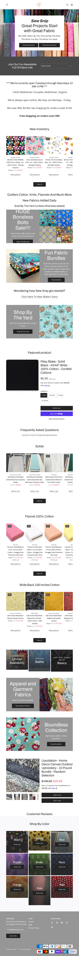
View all (39, 184)
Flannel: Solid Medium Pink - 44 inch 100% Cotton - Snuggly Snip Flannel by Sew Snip (15, 551)
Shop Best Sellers (29, 45)
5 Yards (60, 395)
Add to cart (15, 491)
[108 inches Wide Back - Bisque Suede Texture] (15, 601)
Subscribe (13, 936)
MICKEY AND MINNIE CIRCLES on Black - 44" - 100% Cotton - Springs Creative (15, 164)
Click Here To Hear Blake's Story (39, 296)
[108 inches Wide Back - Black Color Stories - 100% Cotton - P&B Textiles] (34, 601)
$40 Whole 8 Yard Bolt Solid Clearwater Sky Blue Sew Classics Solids (34, 479)
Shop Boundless (56, 744)
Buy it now (57, 801)
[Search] (67, 4)
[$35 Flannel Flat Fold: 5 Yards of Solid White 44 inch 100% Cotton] (54, 462)
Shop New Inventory (49, 45)
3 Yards (52, 395)
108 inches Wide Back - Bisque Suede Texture (15, 617)
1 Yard (43, 395)
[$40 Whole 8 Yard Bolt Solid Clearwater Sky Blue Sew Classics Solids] (34, 462)
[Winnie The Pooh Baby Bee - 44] (54, 145)
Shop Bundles (56, 280)
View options (15, 174)
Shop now (17, 844)
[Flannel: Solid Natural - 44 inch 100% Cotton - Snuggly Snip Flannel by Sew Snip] (54, 532)
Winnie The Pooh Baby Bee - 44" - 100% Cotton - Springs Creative (54, 162)
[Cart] (72, 4)
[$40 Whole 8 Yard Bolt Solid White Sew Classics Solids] (15, 462)
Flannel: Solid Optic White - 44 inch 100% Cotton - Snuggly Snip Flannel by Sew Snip (35, 551)
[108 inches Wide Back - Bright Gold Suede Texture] (54, 601)
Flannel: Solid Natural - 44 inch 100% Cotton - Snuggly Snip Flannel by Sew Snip (54, 551)
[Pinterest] (62, 922)
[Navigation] (7, 4)
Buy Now (39, 669)
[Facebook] (52, 922)
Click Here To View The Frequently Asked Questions (39, 435)
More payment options (56, 419)
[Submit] (70, 66)
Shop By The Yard (23, 332)
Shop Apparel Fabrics (23, 706)
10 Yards (44, 400)
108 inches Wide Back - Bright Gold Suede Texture (54, 618)
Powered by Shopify (25, 949)
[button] (8, 156)
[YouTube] (66, 922)
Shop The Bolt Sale (22, 242)
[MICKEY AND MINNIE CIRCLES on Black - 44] (15, 145)
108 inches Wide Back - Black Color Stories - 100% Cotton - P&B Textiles (34, 619)
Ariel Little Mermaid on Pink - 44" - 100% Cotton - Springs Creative (35, 162)
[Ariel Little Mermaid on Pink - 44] (34, 145)
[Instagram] (57, 922)
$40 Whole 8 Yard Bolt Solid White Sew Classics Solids (15, 479)
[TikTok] (52, 927)
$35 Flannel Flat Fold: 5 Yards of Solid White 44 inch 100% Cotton (53, 479)
